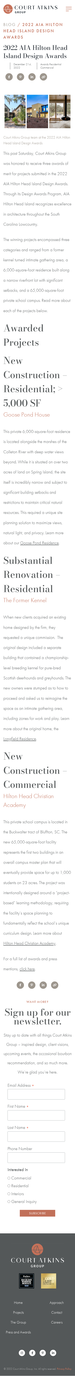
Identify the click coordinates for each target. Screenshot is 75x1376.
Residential (20, 1185)
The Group (18, 1322)
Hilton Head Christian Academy (29, 943)
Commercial (21, 1178)
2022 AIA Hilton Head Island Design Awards (33, 31)
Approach (57, 1302)
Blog (9, 24)
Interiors (17, 1193)
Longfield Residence (19, 738)
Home (18, 1302)
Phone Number (20, 1148)
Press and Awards (18, 1332)
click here (27, 969)
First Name (18, 1106)
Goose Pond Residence (39, 543)
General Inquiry (24, 1201)
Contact (56, 1312)
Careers (56, 1322)
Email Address (21, 1085)
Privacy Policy (64, 1369)
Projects (18, 1312)
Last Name (18, 1128)
